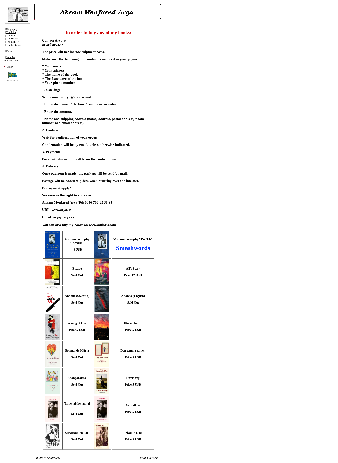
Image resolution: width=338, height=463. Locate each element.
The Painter (12, 41)
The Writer (11, 38)
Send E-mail (12, 60)
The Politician (13, 44)
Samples (10, 57)
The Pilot (11, 32)
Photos (9, 51)
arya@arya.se (149, 457)
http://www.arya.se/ (48, 457)
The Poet (11, 35)
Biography (12, 29)
